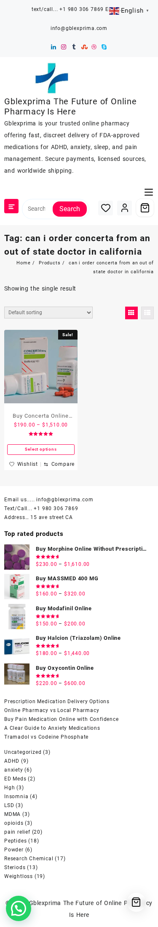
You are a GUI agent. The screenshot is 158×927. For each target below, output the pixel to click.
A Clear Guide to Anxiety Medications (52, 728)
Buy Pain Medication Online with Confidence (61, 719)
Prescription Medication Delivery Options (57, 701)
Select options (40, 449)
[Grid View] (131, 313)
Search (69, 209)
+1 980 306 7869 (56, 508)
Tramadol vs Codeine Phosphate (46, 737)
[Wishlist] (105, 208)
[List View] (147, 313)
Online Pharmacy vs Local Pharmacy (51, 710)
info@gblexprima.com (64, 500)
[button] (18, 908)
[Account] (124, 208)
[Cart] (145, 208)
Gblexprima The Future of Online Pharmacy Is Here (70, 106)
